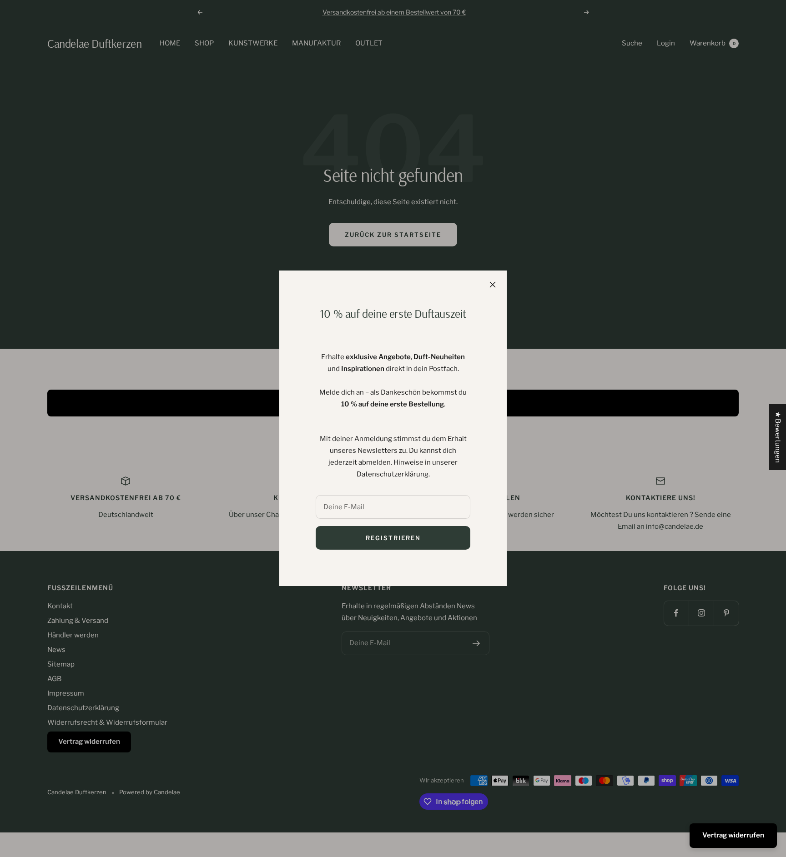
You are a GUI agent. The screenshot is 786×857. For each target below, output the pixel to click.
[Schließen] (492, 284)
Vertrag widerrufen (733, 835)
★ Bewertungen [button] (778, 437)
